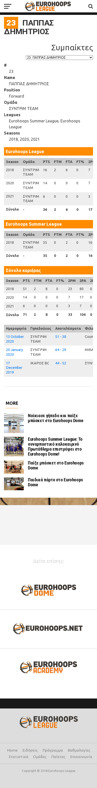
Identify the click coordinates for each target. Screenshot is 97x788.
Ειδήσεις (30, 750)
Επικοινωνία (81, 757)
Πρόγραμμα (53, 750)
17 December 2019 (14, 367)
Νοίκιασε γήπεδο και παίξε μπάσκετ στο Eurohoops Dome (55, 418)
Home (12, 750)
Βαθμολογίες (79, 750)
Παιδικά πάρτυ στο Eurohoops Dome (55, 482)
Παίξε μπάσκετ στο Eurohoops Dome (56, 465)
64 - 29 (60, 350)
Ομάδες (40, 757)
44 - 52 (60, 363)
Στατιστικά (18, 757)
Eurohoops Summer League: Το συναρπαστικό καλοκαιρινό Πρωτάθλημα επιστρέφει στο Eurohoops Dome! (55, 446)
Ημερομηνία (16, 328)
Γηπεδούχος (40, 328)
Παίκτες (58, 757)
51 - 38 (60, 337)
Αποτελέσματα (68, 328)
